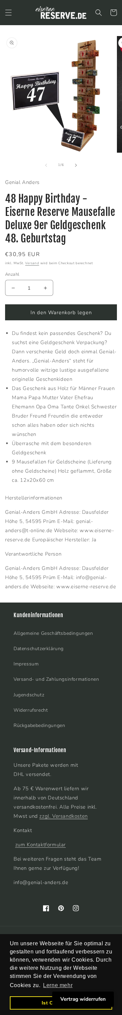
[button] (8, 12)
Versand (32, 263)
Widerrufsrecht (31, 710)
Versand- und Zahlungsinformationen (56, 679)
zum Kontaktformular (40, 844)
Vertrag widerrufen (83, 999)
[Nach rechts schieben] (75, 165)
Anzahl (12, 274)
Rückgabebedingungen (39, 725)
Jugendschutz (29, 695)
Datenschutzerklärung (39, 648)
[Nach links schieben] (46, 165)
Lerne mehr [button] (58, 985)
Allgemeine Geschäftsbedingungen (53, 633)
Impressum (26, 664)
